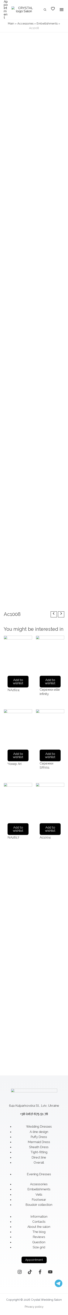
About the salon (38, 1227)
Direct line (39, 1157)
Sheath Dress (39, 1147)
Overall (39, 1162)
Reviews (39, 1237)
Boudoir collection (39, 1205)
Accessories (25, 23)
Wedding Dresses (39, 1126)
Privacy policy (34, 1306)
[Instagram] (19, 1271)
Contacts (39, 1221)
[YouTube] (50, 1271)
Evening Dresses (39, 1174)
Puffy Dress (39, 1137)
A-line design (39, 1132)
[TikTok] (29, 1271)
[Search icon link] (45, 10)
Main (11, 23)
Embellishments (47, 23)
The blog (39, 1232)
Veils (39, 1194)
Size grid (39, 1247)
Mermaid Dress (39, 1142)
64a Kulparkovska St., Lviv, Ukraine (34, 1105)
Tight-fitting (38, 1152)
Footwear (39, 1199)
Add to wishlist (18, 681)
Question (38, 1242)
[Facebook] (40, 1271)
